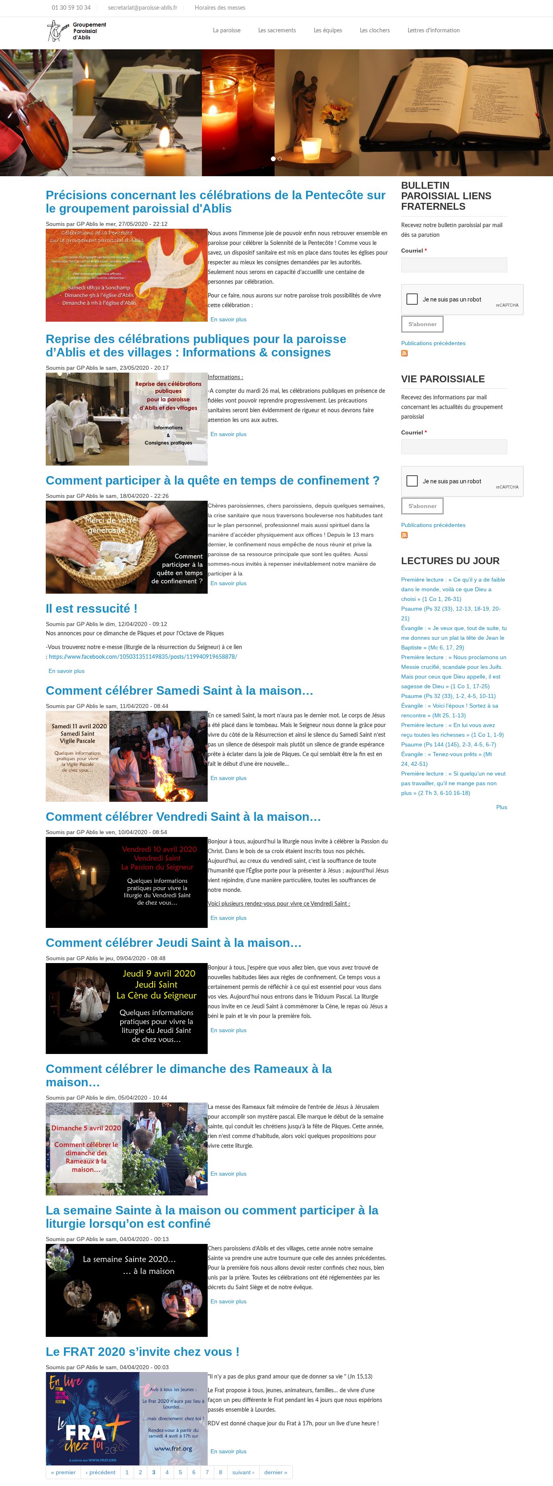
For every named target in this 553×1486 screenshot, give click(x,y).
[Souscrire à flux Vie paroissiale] (404, 534)
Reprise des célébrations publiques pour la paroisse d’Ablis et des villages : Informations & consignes (196, 345)
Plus (501, 807)
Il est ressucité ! (92, 608)
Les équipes (328, 31)
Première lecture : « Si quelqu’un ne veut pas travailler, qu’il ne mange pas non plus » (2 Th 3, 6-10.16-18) (453, 783)
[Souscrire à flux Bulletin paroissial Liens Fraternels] (404, 353)
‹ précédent (100, 1472)
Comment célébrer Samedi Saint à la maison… (180, 690)
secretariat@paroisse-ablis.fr (141, 8)
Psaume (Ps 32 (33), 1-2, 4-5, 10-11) (448, 696)
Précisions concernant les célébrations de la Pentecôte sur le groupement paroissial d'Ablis (216, 201)
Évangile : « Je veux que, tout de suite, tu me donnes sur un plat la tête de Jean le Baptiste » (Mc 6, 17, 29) (454, 638)
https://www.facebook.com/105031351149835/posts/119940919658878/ (143, 657)
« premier (63, 1472)
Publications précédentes (433, 343)
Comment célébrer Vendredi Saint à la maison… (183, 816)
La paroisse (226, 31)
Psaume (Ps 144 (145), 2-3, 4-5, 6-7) (448, 744)
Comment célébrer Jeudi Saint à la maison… (174, 942)
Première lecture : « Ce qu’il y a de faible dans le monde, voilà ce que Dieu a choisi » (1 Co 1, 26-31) (453, 589)
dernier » (275, 1472)
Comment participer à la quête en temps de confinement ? (213, 480)
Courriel (414, 250)
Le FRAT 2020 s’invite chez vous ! (143, 1351)
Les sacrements (277, 31)
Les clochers (375, 31)
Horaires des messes (219, 8)
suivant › (243, 1472)
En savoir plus (229, 319)
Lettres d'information (434, 31)
